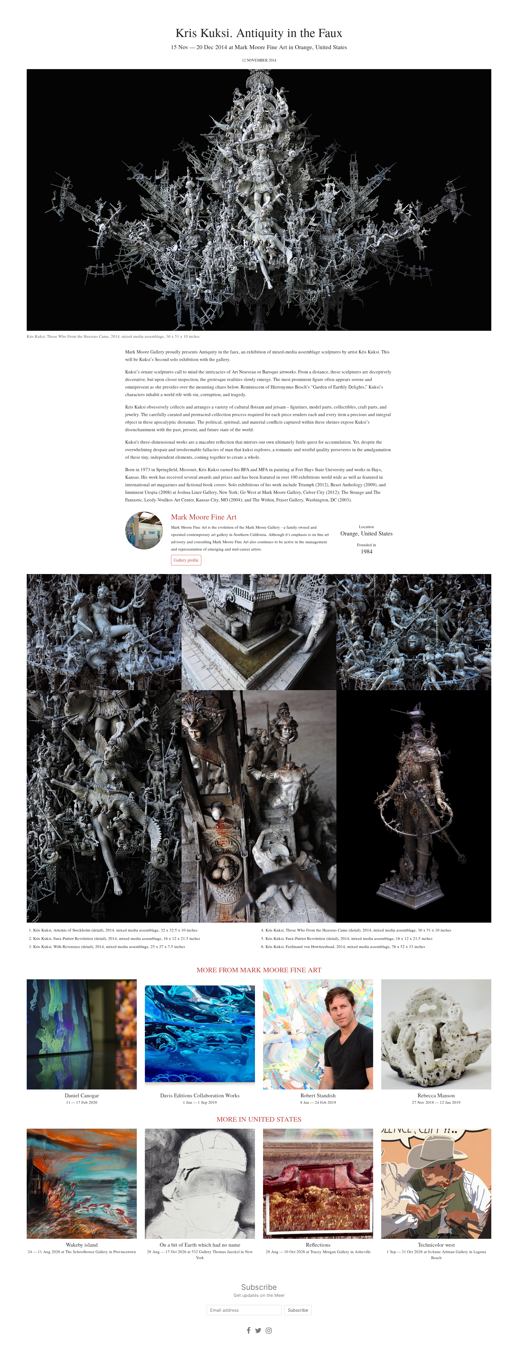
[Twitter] (258, 1330)
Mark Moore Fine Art (204, 516)
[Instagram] (269, 1330)
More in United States (259, 1119)
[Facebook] (248, 1330)
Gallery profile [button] (186, 560)
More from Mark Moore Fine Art (259, 969)
